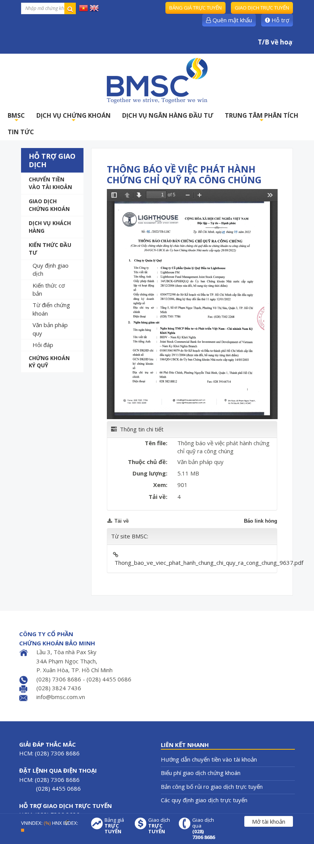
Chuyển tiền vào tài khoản (50, 183)
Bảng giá (114, 825)
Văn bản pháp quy (50, 329)
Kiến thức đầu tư (50, 248)
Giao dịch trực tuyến (262, 7)
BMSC (16, 117)
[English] (94, 8)
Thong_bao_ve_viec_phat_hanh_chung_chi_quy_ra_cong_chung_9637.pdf (208, 562)
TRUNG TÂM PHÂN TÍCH (261, 117)
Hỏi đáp (43, 345)
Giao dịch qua (203, 828)
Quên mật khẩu (231, 20)
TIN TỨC (21, 132)
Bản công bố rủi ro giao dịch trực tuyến (212, 786)
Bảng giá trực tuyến (195, 7)
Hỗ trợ (279, 20)
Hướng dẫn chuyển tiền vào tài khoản (209, 759)
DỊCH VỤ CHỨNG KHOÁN (73, 117)
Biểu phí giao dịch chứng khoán (200, 773)
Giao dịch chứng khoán (49, 204)
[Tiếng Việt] (83, 8)
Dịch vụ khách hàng (50, 226)
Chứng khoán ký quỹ (49, 361)
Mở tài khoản (268, 821)
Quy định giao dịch (51, 269)
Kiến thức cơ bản (49, 289)
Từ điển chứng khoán (51, 309)
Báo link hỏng (260, 521)
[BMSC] (157, 81)
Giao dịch (159, 825)
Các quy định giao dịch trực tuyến (204, 800)
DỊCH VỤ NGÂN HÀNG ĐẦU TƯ (167, 115)
